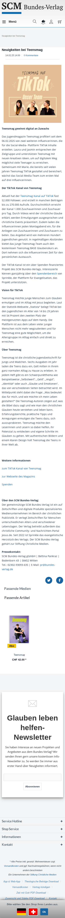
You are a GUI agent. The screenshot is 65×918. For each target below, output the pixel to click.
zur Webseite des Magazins (18, 476)
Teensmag (19, 654)
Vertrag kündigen (41, 887)
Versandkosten (11, 866)
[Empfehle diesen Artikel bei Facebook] (59, 580)
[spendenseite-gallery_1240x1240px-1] (32, 94)
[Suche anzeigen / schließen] (35, 21)
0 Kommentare (31, 55)
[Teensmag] (19, 629)
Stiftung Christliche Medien (43, 874)
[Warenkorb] (59, 21)
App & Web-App (11, 881)
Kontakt (53, 898)
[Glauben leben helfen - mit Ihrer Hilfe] (43, 21)
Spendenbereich (47, 273)
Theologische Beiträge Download (42, 881)
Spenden (7, 484)
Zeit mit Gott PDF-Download (31, 892)
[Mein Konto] (51, 21)
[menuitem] (5, 21)
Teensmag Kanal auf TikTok (36, 196)
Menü (9, 21)
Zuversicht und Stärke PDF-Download (25, 898)
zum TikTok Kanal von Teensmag (21, 468)
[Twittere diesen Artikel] (50, 580)
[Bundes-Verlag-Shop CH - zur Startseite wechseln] (32, 8)
